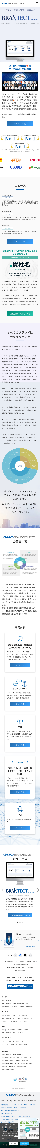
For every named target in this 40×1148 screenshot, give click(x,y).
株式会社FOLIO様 (26, 1057)
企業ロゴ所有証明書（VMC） (21, 1004)
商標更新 (19, 1030)
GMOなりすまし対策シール (27, 1007)
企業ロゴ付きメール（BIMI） (10, 1007)
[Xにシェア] (15, 955)
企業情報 (8, 980)
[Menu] (37, 3)
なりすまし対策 (6, 1000)
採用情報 (30, 967)
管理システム (16, 1015)
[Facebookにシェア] (20, 955)
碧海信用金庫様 (17, 1054)
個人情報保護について (11, 961)
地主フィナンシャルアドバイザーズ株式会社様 (15, 1060)
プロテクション (17, 1018)
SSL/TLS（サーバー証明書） (10, 1021)
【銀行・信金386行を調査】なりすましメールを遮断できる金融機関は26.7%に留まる (20, 233)
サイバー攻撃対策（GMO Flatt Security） (11, 1119)
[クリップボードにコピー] (30, 955)
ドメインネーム (6, 1012)
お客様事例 (5, 1051)
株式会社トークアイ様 (8, 1069)
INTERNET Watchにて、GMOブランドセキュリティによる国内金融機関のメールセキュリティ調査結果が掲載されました (20, 203)
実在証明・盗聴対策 (6, 1113)
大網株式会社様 (6, 1054)
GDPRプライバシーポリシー (20, 964)
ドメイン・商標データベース (13, 977)
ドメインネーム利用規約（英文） (16, 967)
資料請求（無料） (31, 947)
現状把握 (24, 1015)
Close (38, 1119)
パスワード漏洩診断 (6, 1107)
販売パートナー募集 (28, 980)
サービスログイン (30, 977)
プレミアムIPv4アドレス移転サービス (12, 1041)
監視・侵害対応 (6, 1004)
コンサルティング (28, 1018)
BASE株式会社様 (21, 1066)
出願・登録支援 (11, 1030)
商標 (3, 1026)
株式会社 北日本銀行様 (8, 1066)
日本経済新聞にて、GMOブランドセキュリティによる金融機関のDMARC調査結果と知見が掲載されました (19, 218)
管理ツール (28, 1030)
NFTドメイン (23, 1021)
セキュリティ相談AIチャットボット (10, 1110)
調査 (3, 1015)
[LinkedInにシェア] (25, 955)
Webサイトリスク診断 (20, 1107)
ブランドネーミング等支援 (9, 1044)
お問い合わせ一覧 (20, 970)
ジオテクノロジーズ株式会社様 (23, 1063)
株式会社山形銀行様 (7, 1063)
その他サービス (6, 1038)
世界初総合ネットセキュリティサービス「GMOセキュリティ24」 (18, 1105)
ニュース (17, 980)
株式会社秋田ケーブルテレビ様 (10, 1057)
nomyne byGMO (23, 1044)
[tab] (17, 922)
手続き (8, 1015)
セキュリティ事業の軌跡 (7, 1122)
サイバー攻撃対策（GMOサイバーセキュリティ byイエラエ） (17, 1116)
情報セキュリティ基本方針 (27, 961)
